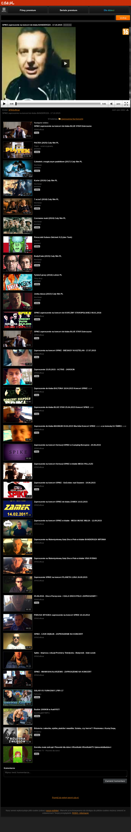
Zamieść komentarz (115, 781)
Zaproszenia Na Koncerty (72, 119)
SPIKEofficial (14, 110)
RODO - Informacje (80, 813)
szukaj (123, 17)
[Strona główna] (8, 3)
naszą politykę (52, 810)
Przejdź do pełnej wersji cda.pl (65, 798)
